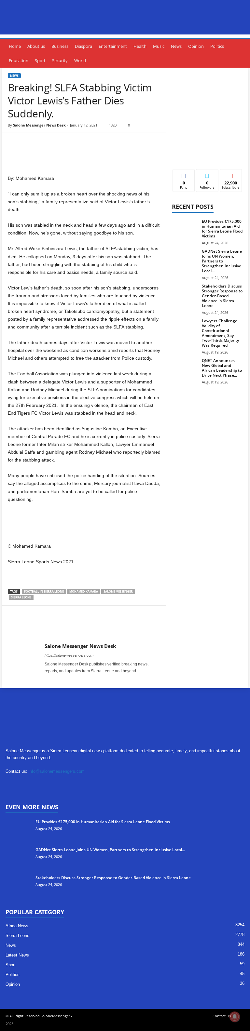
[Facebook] (53, 151)
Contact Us (222, 1015)
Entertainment (113, 46)
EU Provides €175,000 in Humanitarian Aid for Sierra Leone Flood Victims (222, 229)
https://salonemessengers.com (69, 655)
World (80, 60)
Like (184, 174)
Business (59, 46)
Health (139, 46)
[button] (240, 53)
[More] (114, 151)
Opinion (196, 46)
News (176, 46)
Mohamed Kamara (83, 591)
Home (15, 46)
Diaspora (83, 46)
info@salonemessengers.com (57, 771)
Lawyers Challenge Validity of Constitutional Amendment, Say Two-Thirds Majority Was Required (220, 333)
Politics (217, 46)
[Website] (79, 784)
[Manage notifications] (234, 1016)
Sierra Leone (21, 597)
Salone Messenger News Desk (39, 125)
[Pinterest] (83, 151)
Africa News (17, 925)
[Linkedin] (39, 784)
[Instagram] (57, 680)
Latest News (17, 955)
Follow (207, 174)
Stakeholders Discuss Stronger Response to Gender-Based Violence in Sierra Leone (222, 295)
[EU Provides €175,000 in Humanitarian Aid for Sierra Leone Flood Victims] (185, 228)
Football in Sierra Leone (44, 591)
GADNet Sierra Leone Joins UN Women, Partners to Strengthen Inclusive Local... (222, 261)
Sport (40, 60)
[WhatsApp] (98, 151)
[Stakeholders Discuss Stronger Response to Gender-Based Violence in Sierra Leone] (185, 293)
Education (18, 60)
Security (60, 60)
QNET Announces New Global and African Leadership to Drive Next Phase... (222, 368)
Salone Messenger (118, 591)
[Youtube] (66, 680)
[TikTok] (52, 784)
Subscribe (230, 174)
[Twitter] (68, 151)
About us (36, 46)
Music (158, 46)
